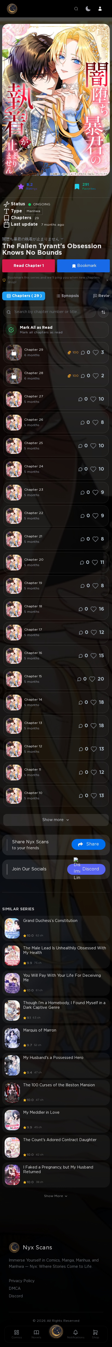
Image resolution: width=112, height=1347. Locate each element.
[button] (56, 100)
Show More (53, 1196)
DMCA (15, 1288)
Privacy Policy (22, 1281)
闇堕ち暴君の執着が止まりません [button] (30, 239)
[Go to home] (56, 1331)
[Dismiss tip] (107, 280)
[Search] (76, 8)
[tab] (23, 296)
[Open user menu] (100, 8)
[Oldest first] (103, 312)
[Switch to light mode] (88, 9)
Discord (16, 1296)
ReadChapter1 (29, 265)
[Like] (95, 352)
